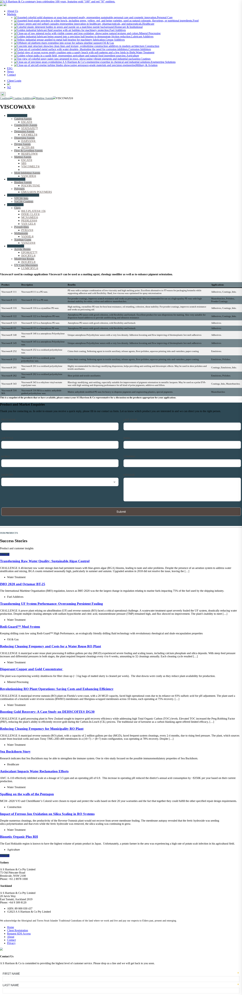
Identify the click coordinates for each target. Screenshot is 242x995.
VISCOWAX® (30, 169)
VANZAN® (28, 242)
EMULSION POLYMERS (36, 191)
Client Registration (17, 930)
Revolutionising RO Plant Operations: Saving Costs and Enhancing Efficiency (57, 689)
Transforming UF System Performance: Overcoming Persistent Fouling (51, 604)
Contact (11, 74)
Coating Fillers (15, 204)
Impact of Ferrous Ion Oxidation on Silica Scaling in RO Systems (47, 814)
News (10, 71)
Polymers (19, 188)
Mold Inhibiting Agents (27, 172)
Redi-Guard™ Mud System (20, 627)
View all (4, 554)
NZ (9, 87)
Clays (17, 207)
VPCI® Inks (21, 198)
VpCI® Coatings (23, 201)
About (10, 936)
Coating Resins (15, 246)
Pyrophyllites (21, 226)
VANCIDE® (28, 176)
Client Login (14, 80)
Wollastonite (21, 233)
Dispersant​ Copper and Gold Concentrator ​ (31, 669)
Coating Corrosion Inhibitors (23, 195)
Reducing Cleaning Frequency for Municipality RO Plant (41, 729)
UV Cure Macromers (26, 265)
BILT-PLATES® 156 (33, 211)
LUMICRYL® (29, 268)
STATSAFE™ (29, 128)
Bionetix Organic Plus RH (19, 837)
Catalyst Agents (23, 118)
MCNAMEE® (29, 217)
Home (10, 927)
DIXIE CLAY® (30, 214)
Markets (11, 14)
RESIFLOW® (29, 153)
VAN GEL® (28, 223)
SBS (23, 163)
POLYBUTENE (30, 185)
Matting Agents (22, 156)
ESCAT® (26, 121)
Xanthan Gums (22, 239)
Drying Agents (22, 144)
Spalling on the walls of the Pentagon (27, 794)
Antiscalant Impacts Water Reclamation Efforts (34, 771)
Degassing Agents (24, 131)
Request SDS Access (19, 933)
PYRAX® (27, 230)
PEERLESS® (29, 220)
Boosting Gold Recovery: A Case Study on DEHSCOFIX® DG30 (47, 712)
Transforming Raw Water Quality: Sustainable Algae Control (44, 561)
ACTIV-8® (27, 147)
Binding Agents (23, 182)
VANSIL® (27, 236)
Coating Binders (16, 179)
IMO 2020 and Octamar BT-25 (22, 584)
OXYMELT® (29, 134)
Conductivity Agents (25, 125)
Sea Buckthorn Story (15, 751)
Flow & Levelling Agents (28, 150)
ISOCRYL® (28, 255)
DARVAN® (28, 140)
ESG (10, 68)
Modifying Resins (24, 258)
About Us (12, 11)
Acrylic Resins (22, 249)
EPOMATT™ (29, 252)
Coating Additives (17, 115)
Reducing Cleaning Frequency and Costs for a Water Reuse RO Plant (50, 646)
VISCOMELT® (30, 166)
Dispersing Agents (24, 137)
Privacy (11, 943)
